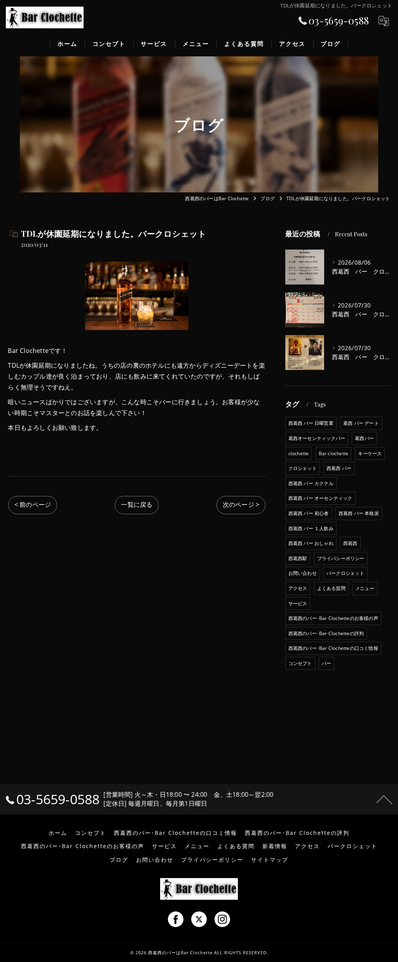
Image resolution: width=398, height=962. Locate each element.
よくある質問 (331, 588)
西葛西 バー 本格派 (359, 513)
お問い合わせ (302, 573)
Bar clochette (334, 453)
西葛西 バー (338, 468)
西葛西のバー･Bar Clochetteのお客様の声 (333, 618)
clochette (298, 453)
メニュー (364, 588)
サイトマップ (269, 859)
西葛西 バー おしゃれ (310, 543)
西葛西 (350, 543)
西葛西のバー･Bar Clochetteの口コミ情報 (333, 648)
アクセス (297, 588)
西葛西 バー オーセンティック (320, 498)
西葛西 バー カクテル (310, 483)
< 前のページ (32, 504)
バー (326, 663)
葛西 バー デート (361, 423)
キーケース (370, 453)
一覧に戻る (136, 504)
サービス (297, 603)
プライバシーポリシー (341, 558)
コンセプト (300, 663)
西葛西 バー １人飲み (310, 528)
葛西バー (364, 438)
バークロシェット (345, 573)
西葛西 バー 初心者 (308, 513)
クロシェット (302, 468)
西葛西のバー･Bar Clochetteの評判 (326, 633)
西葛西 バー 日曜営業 (310, 423)
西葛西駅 (297, 558)
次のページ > (241, 504)
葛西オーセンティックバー (316, 438)
